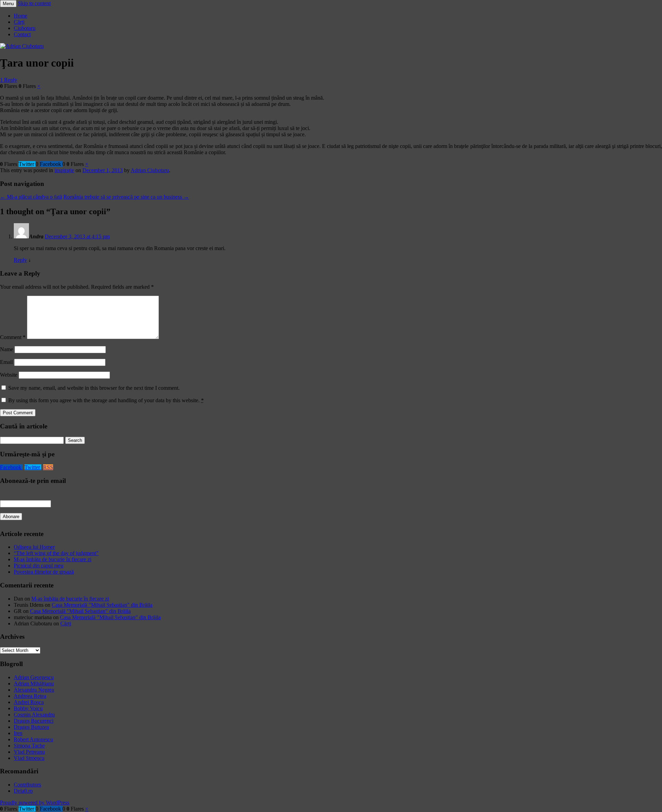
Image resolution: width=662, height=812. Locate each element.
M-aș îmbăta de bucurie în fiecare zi (52, 559)
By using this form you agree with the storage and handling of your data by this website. (106, 400)
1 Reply (8, 80)
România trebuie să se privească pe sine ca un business (126, 197)
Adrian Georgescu (34, 677)
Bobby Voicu (28, 708)
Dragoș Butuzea (31, 727)
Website (8, 375)
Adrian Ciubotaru (150, 170)
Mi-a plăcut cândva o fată (31, 197)
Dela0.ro (23, 791)
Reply (20, 260)
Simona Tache (29, 746)
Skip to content (34, 3)
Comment (13, 337)
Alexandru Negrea (34, 690)
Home (20, 16)
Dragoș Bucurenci (33, 721)
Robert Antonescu (33, 739)
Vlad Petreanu (29, 752)
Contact (22, 34)
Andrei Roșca (29, 702)
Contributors (27, 785)
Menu (8, 3)
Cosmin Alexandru (34, 714)
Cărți (19, 22)
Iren (18, 733)
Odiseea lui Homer (34, 547)
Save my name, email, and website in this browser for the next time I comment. (94, 388)
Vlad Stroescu (29, 758)
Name (6, 349)
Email (6, 362)
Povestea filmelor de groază (44, 572)
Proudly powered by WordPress (34, 802)
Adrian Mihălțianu (34, 683)
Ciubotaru (25, 28)
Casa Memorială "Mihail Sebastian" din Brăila (102, 605)
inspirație (64, 170)
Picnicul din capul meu (38, 565)
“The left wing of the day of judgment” (56, 553)
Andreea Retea (30, 696)
